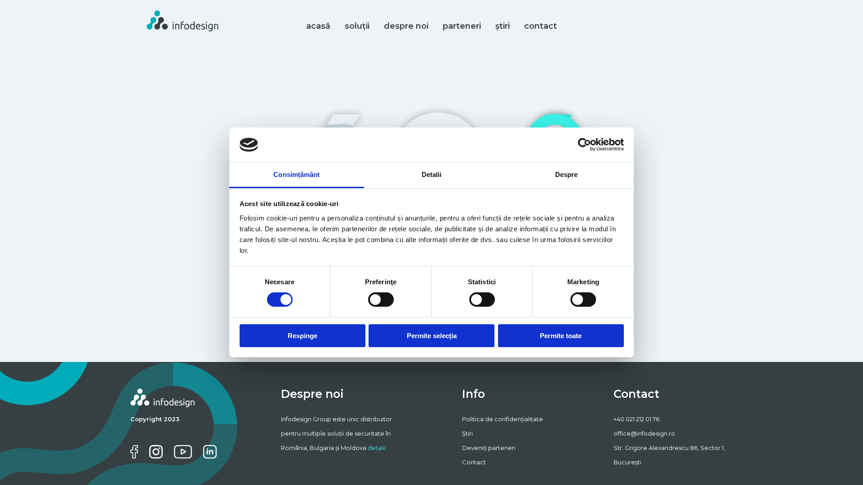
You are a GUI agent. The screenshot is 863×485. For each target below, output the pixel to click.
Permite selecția (432, 336)
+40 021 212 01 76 (636, 419)
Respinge (302, 336)
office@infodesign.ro (644, 433)
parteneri (462, 26)
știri (502, 26)
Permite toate (561, 336)
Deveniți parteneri (489, 447)
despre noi (406, 26)
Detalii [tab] (432, 174)
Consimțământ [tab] (296, 174)
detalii (377, 447)
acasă (318, 26)
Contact (474, 462)
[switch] (381, 299)
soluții (357, 26)
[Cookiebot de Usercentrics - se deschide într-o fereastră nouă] (584, 144)
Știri (467, 433)
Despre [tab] (566, 174)
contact (540, 26)
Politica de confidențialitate (502, 419)
